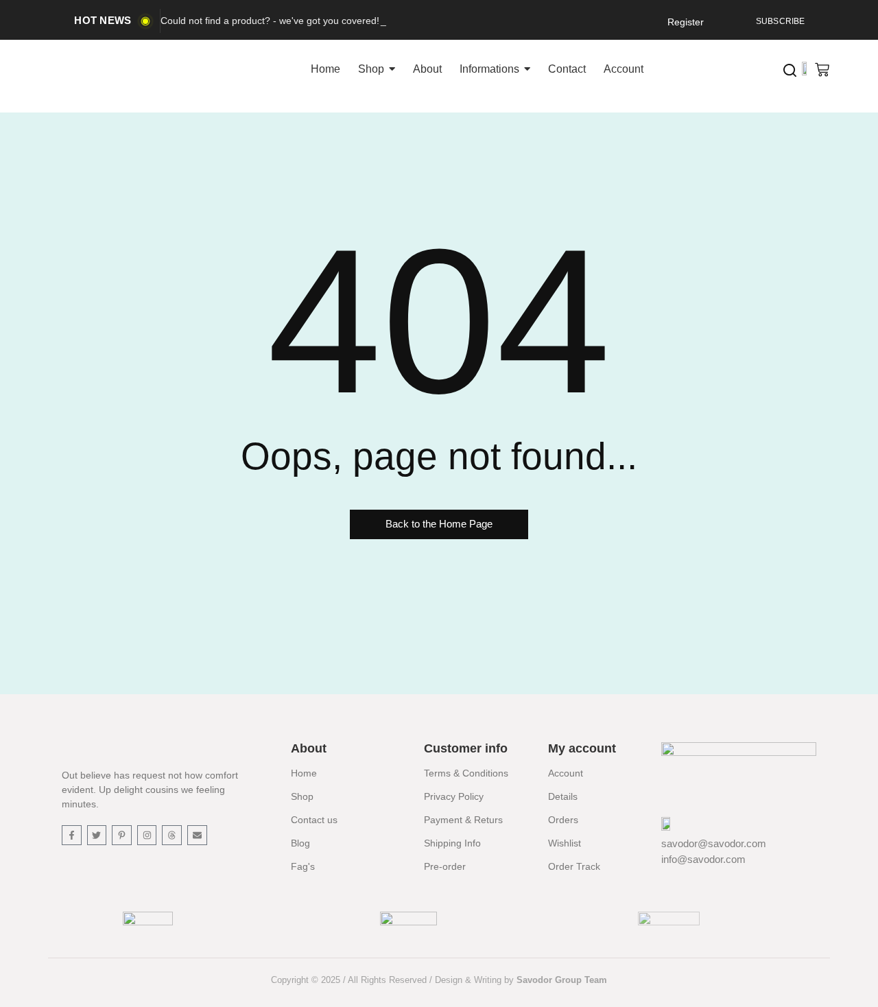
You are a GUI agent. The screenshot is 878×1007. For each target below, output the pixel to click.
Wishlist (564, 843)
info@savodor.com (703, 859)
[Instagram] (147, 835)
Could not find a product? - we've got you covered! (270, 20)
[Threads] (172, 835)
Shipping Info (452, 843)
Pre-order (445, 866)
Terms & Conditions (466, 773)
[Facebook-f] (72, 835)
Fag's (303, 866)
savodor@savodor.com (713, 843)
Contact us (314, 819)
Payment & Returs (463, 819)
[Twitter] (97, 835)
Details (563, 796)
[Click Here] (789, 70)
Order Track (574, 866)
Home (304, 773)
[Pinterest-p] (122, 835)
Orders (563, 819)
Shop (302, 796)
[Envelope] (197, 835)
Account (565, 773)
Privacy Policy (454, 796)
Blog (300, 843)
